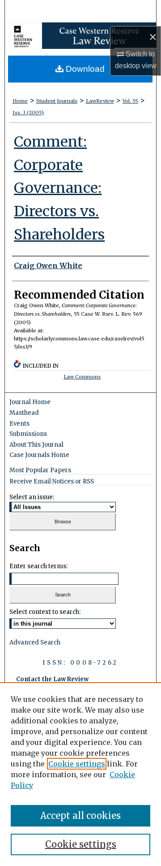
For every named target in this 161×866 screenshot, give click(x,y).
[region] (80, 774)
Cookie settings (76, 763)
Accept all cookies (80, 815)
